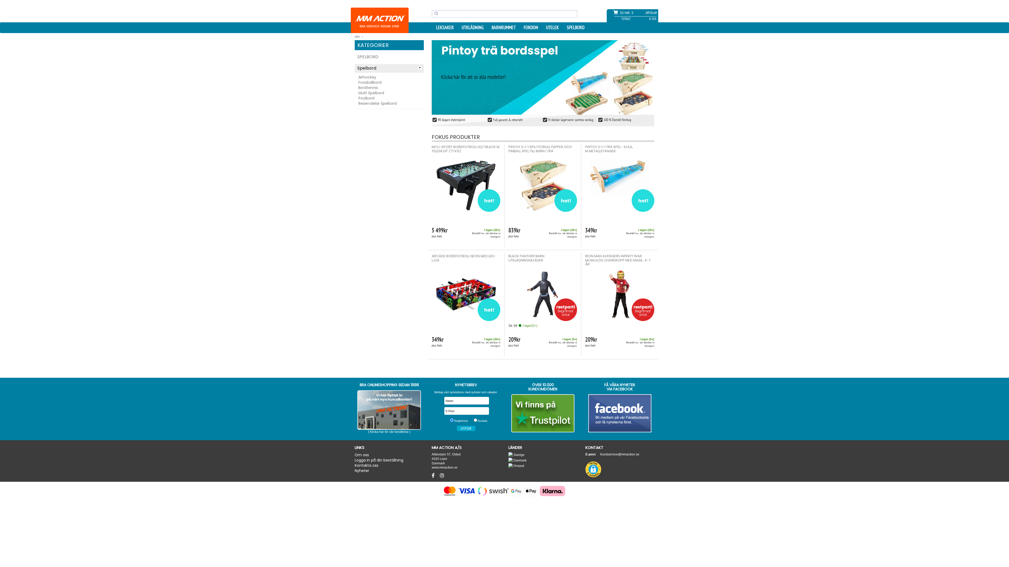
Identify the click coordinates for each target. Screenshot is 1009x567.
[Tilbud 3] (543, 77)
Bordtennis (368, 87)
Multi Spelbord (371, 93)
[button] (593, 469)
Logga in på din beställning (379, 460)
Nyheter (362, 470)
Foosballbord (370, 82)
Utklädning (473, 27)
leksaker (445, 27)
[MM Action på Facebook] (620, 413)
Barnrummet (504, 27)
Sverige (518, 454)
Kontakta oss (366, 465)
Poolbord (366, 98)
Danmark (520, 460)
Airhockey (367, 77)
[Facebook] (434, 475)
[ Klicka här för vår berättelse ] (389, 432)
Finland (518, 466)
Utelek (552, 27)
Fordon (531, 27)
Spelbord (575, 27)
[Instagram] (442, 475)
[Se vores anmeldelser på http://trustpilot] (543, 413)
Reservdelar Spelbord (377, 103)
